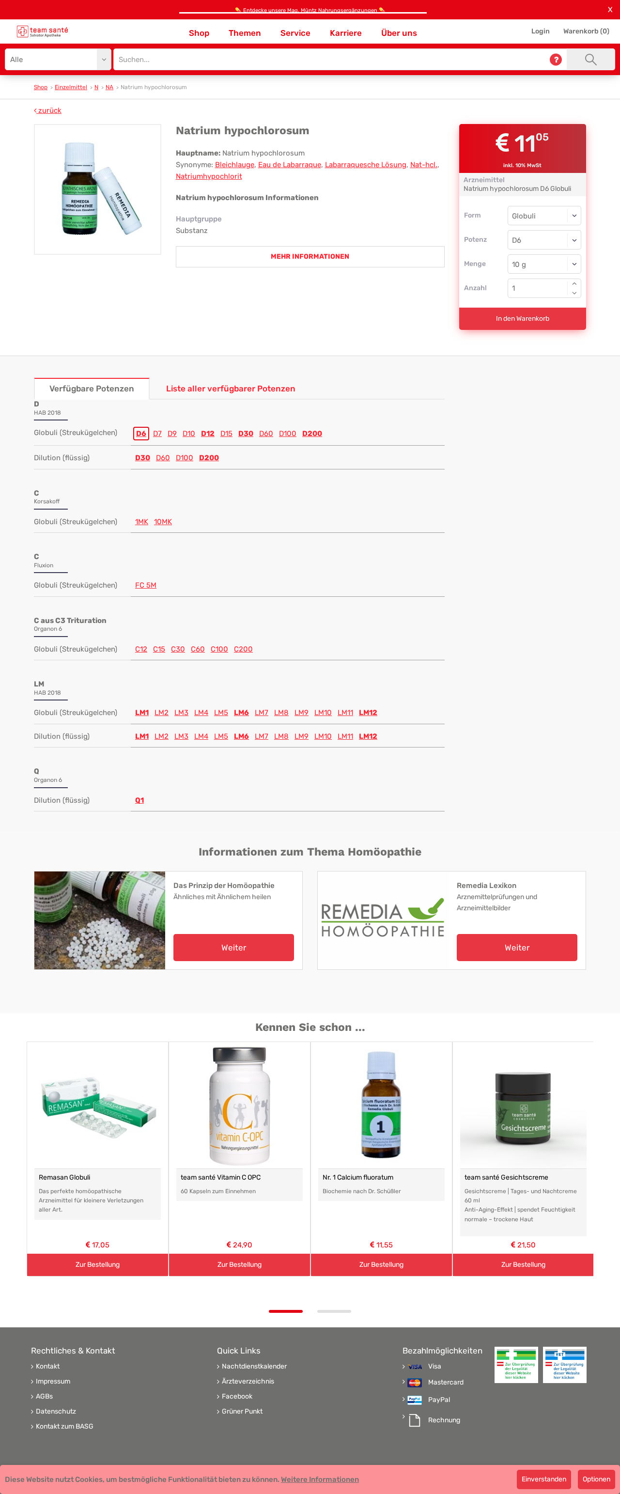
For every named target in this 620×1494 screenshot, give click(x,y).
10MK (163, 521)
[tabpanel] (98, 1159)
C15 (159, 649)
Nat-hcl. (423, 164)
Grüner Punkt (242, 1411)
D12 (208, 433)
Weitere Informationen (320, 1479)
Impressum (53, 1381)
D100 (287, 433)
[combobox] (545, 239)
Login (540, 31)
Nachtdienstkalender (254, 1366)
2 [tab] (334, 1311)
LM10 (323, 712)
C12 (141, 649)
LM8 (281, 712)
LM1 (142, 712)
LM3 (181, 712)
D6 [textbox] (516, 240)
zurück (49, 110)
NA (109, 87)
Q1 (139, 800)
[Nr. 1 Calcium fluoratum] (381, 1105)
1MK (141, 521)
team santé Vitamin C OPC (221, 1177)
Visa (434, 1366)
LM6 (241, 712)
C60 (198, 649)
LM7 (261, 712)
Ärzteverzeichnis (248, 1381)
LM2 (162, 712)
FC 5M (145, 585)
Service (295, 33)
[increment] (574, 283)
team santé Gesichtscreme (506, 1177)
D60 (266, 433)
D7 (157, 433)
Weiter (233, 947)
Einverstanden (544, 1479)
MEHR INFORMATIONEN (310, 256)
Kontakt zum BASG (64, 1426)
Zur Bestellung (98, 1264)
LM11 (345, 712)
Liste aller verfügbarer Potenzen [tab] (230, 388)
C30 (178, 649)
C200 (243, 649)
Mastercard (446, 1382)
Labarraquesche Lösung (365, 164)
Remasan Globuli (64, 1177)
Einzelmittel (71, 87)
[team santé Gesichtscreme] (523, 1105)
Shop (199, 33)
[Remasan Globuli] (97, 1105)
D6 (141, 433)
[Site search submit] (591, 59)
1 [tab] (286, 1311)
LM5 (221, 712)
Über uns (399, 33)
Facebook (237, 1396)
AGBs (44, 1396)
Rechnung (444, 1420)
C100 (219, 649)
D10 (189, 433)
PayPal (439, 1400)
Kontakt (48, 1366)
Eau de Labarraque (289, 164)
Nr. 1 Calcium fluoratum (358, 1177)
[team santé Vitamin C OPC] (239, 1105)
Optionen (596, 1479)
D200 (312, 433)
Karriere (346, 33)
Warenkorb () (586, 31)
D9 (172, 433)
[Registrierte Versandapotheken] (516, 1365)
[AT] (42, 31)
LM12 (368, 712)
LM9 (301, 712)
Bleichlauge (234, 164)
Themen (245, 33)
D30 (245, 433)
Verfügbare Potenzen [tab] (91, 388)
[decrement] (574, 293)
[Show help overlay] (556, 59)
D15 (226, 433)
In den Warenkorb (522, 318)
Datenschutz (56, 1411)
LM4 (201, 712)
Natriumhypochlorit (209, 176)
